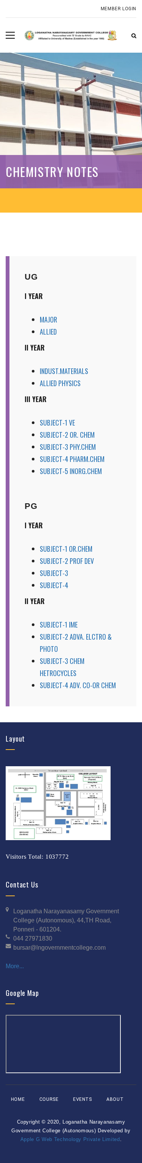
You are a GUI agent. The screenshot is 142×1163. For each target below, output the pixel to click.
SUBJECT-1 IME (59, 624)
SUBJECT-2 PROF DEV (67, 561)
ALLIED (48, 332)
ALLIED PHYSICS (60, 383)
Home (18, 1099)
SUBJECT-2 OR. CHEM (67, 435)
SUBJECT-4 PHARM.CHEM (72, 459)
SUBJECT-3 (54, 573)
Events (82, 1099)
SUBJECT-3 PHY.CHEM (68, 447)
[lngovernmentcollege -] (71, 35)
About (114, 1099)
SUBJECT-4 (54, 585)
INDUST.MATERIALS (64, 371)
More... (15, 966)
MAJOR (48, 319)
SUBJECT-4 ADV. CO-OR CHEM (78, 685)
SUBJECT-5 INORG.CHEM (71, 471)
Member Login (118, 8)
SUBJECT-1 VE (57, 422)
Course (49, 1099)
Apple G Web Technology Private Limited (70, 1139)
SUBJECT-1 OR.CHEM (66, 549)
